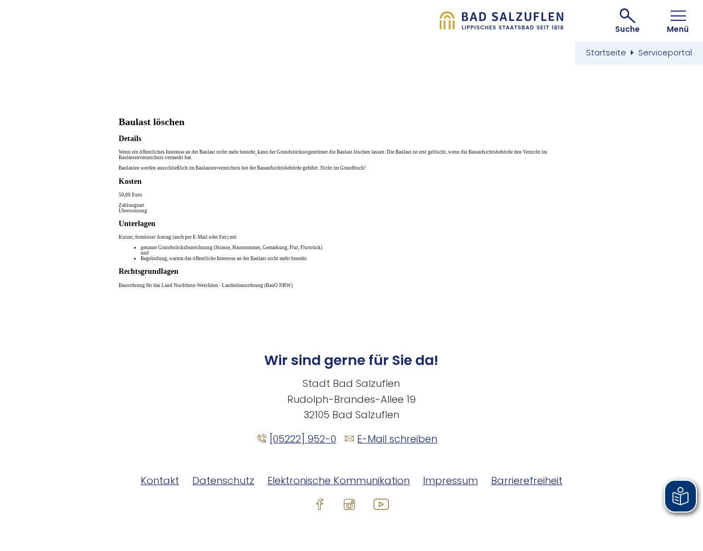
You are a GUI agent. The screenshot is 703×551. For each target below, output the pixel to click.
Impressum (450, 480)
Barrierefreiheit (526, 480)
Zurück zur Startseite (501, 20)
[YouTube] (381, 504)
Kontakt (160, 480)
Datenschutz (223, 480)
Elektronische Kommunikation (338, 480)
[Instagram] (349, 504)
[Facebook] (319, 504)
